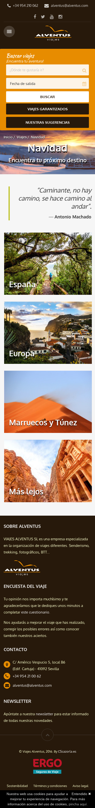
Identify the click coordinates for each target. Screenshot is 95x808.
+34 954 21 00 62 (27, 676)
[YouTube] (52, 16)
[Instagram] (60, 16)
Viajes (22, 137)
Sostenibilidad (17, 786)
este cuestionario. (35, 612)
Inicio (8, 137)
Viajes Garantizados (48, 109)
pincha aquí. (78, 804)
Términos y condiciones (50, 786)
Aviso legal (80, 786)
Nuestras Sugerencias (48, 122)
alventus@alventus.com (69, 5)
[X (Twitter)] (43, 16)
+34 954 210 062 (25, 5)
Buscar (47, 96)
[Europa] (48, 332)
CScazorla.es (67, 751)
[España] (48, 263)
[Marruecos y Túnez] (48, 401)
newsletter (44, 714)
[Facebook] (34, 16)
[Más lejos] (48, 470)
